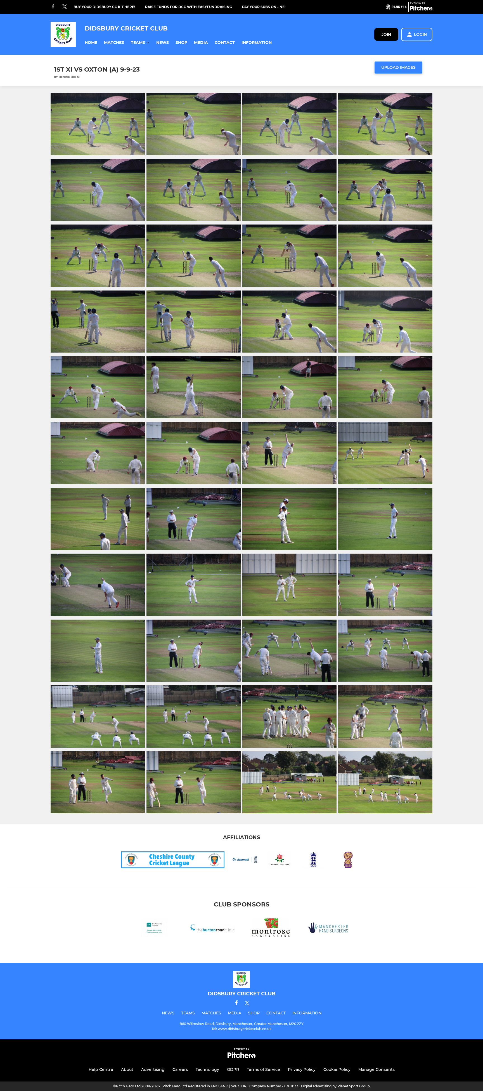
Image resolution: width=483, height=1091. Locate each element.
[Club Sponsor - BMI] (154, 928)
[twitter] (64, 7)
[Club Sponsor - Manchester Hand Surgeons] (328, 928)
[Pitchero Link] (421, 9)
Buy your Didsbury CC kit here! (104, 7)
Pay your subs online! (263, 7)
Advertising (153, 1069)
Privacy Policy (302, 1069)
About (127, 1069)
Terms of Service (263, 1069)
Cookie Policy (337, 1069)
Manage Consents (376, 1069)
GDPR (233, 1069)
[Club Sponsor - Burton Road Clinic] (212, 928)
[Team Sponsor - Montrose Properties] (270, 928)
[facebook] (53, 6)
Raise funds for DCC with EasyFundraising (188, 7)
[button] (91, 42)
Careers (180, 1069)
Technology (207, 1069)
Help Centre (101, 1069)
